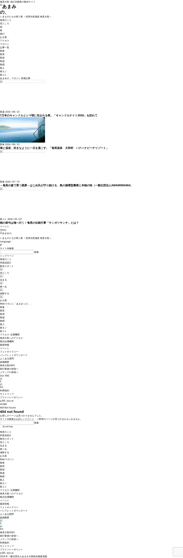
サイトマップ (7, 393)
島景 (2, 466)
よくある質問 (7, 514)
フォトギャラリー (9, 507)
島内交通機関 (7, 496)
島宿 (2, 469)
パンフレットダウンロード (13, 510)
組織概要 (4, 517)
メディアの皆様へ (9, 539)
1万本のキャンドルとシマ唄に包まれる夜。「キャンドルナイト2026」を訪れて (49, 115)
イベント (4, 500)
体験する (4, 452)
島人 (2, 479)
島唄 (2, 476)
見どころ (4, 442)
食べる (3, 449)
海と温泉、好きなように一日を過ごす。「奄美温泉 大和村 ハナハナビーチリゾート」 (54, 148)
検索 (36, 252)
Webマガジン (7, 459)
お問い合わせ (7, 400)
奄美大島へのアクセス (11, 493)
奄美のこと (5, 431)
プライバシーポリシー (11, 397)
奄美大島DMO (7, 532)
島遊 (2, 473)
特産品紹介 (5, 435)
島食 (2, 462)
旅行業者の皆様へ (9, 535)
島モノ (3, 483)
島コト (3, 486)
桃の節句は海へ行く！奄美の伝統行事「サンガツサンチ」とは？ (39, 222)
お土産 (3, 455)
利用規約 (4, 390)
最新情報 (4, 503)
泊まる (3, 445)
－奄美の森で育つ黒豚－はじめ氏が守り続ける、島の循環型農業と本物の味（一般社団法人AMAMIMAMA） (66, 185)
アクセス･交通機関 (9, 490)
